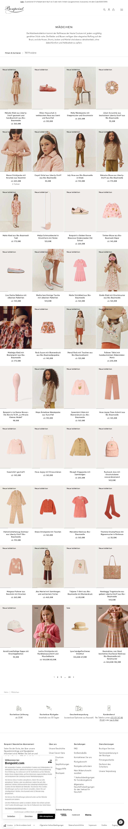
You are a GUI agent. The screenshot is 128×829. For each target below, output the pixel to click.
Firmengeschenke (106, 760)
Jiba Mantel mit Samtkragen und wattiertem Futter (48, 593)
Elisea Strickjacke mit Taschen (48, 532)
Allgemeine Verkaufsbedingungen (52, 825)
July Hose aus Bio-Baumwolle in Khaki (80, 176)
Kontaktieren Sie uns (83, 757)
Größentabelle (80, 753)
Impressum (93, 825)
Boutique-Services (107, 748)
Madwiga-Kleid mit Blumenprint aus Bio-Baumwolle (16, 355)
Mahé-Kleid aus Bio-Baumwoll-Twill (16, 237)
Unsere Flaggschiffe (57, 769)
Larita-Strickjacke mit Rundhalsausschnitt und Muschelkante (48, 653)
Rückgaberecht (80, 762)
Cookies (104, 825)
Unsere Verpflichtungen (59, 764)
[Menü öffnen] (121, 10)
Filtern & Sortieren (13, 53)
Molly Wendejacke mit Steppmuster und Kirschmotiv (80, 114)
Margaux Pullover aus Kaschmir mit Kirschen (16, 593)
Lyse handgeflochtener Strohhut (80, 652)
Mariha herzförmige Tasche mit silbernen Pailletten (48, 296)
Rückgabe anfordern (83, 766)
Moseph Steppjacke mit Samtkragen (80, 473)
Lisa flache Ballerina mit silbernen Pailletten (15, 296)
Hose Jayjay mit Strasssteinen (48, 472)
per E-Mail (114, 720)
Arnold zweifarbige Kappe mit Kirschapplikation (16, 652)
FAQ (75, 748)
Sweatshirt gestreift (16, 472)
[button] (104, 10)
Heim (6, 692)
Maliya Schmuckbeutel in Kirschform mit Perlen (48, 237)
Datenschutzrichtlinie (76, 825)
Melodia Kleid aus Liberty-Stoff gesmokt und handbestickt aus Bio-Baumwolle (16, 116)
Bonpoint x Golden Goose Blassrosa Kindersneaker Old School (80, 238)
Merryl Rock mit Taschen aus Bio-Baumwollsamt (80, 354)
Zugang (115, 825)
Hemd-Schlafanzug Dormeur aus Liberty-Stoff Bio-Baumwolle (15, 534)
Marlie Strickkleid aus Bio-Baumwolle (80, 296)
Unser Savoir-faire (57, 753)
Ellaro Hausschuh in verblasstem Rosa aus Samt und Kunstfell (48, 115)
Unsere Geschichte (57, 748)
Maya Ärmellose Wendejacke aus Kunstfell (48, 413)
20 (69, 677)
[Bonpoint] (14, 10)
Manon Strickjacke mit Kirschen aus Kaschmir (16, 176)
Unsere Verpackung (107, 771)
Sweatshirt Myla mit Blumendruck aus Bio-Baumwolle (80, 414)
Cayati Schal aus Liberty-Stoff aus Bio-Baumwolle (48, 176)
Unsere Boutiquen (56, 773)
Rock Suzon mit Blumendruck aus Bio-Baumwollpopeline (48, 354)
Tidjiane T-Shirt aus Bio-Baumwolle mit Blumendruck (80, 593)
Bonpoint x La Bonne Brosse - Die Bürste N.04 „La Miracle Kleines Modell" (16, 414)
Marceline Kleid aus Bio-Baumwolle (80, 533)
